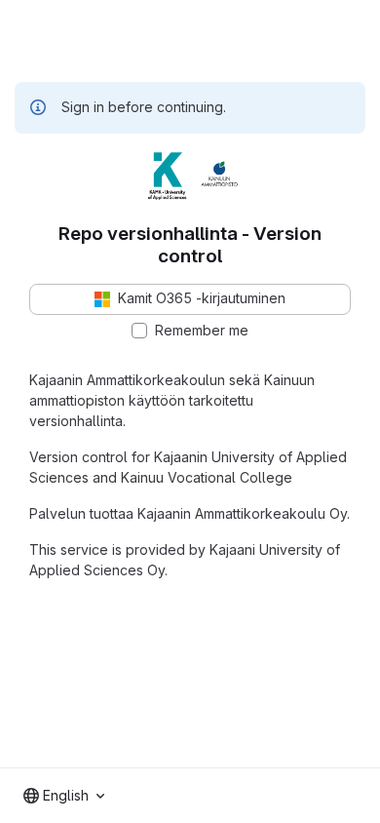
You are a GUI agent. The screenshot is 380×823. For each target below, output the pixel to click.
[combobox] (64, 795)
